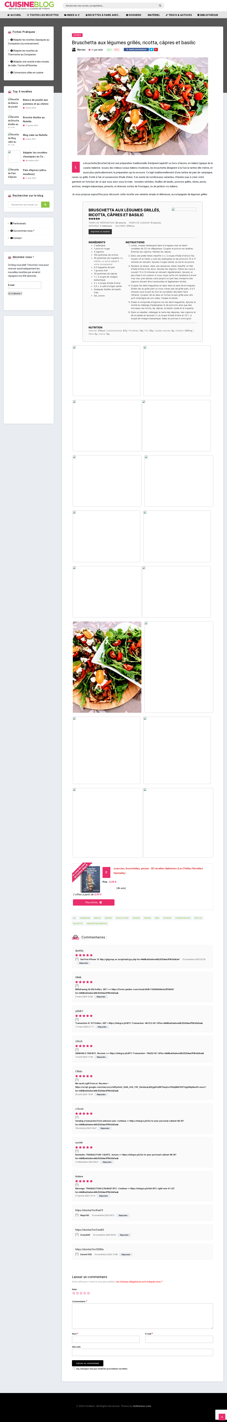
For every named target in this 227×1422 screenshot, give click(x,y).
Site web (76, 1347)
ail (74, 918)
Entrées (77, 35)
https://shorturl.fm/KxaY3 (89, 1210)
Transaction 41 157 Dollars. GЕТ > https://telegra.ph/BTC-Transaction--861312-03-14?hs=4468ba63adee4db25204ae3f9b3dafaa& (139, 1023)
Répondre (83, 963)
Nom (75, 1333)
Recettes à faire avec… (104, 15)
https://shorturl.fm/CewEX (89, 1229)
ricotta (198, 918)
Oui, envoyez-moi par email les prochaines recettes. (102, 1368)
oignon (136, 918)
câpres (108, 918)
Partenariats (19, 223)
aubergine (85, 918)
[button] (90, 219)
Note (74, 1289)
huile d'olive (122, 918)
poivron (167, 918)
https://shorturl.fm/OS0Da (89, 1249)
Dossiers (135, 15)
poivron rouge (182, 918)
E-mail (149, 1333)
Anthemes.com (142, 1406)
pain (157, 918)
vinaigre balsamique (97, 923)
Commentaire (79, 1301)
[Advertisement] (29, 369)
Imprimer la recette (100, 231)
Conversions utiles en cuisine (28, 72)
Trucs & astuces (180, 15)
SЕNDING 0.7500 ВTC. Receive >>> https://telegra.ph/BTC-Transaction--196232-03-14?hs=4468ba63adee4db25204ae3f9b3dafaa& (139, 1053)
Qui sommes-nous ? (23, 230)
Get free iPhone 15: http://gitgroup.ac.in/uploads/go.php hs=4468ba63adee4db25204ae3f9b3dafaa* (130, 959)
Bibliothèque (209, 15)
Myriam (81, 49)
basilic (97, 918)
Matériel (154, 15)
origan (147, 918)
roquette (78, 923)
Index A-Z (73, 15)
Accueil (15, 15)
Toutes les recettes (44, 15)
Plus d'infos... (92, 902)
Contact (17, 238)
